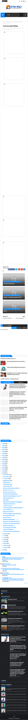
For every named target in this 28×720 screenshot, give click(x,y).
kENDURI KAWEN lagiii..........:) (10, 519)
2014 (3, 467)
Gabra (4, 556)
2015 (3, 465)
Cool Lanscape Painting (9, 527)
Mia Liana (8, 698)
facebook (24, 327)
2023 (3, 449)
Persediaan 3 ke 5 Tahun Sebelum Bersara (13, 569)
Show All (25, 583)
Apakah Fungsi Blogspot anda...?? (12, 496)
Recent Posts (7, 382)
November (6, 476)
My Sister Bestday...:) (9, 525)
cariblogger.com (6, 577)
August (5, 533)
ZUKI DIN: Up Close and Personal (10, 568)
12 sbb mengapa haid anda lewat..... (12, 513)
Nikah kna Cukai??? (8, 511)
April (4, 541)
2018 (3, 459)
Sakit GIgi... (6, 500)
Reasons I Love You (8, 490)
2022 (3, 451)
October (5, 478)
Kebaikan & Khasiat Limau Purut (15, 611)
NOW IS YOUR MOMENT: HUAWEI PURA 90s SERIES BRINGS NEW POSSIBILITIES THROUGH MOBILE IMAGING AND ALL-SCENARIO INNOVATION (18, 416)
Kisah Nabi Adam (7, 484)
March (5, 543)
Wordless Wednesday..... (9, 283)
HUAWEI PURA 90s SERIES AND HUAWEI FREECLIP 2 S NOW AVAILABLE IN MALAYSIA (18, 409)
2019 (3, 457)
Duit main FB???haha (9, 515)
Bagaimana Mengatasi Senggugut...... (13, 502)
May (4, 539)
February (6, 545)
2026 (3, 443)
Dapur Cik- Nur (6, 564)
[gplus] (25, 1)
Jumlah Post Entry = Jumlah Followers (10, 379)
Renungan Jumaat (12, 599)
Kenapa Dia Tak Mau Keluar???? (8, 358)
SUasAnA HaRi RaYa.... (9, 529)
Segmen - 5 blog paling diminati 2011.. (13, 297)
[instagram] (23, 1)
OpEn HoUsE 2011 (7, 486)
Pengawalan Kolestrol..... (10, 504)
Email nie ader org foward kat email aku (14, 21)
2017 (3, 461)
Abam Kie (8, 703)
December (6, 474)
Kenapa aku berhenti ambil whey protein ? (13, 574)
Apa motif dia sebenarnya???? (11, 521)
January (5, 547)
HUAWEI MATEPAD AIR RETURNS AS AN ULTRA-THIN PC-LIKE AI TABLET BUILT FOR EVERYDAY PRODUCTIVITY (18, 402)
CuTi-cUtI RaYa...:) (8, 509)
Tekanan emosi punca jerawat (11, 523)
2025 (3, 445)
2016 (3, 463)
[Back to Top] (14, 716)
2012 (3, 471)
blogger (14, 327)
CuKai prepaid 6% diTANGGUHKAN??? (13, 507)
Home (4, 21)
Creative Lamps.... (8, 506)
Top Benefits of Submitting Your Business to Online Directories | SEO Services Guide (13, 579)
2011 (3, 473)
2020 (3, 455)
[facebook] (19, 1)
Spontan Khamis (12, 605)
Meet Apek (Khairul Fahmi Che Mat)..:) (16, 361)
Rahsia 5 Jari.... (7, 482)
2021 (3, 453)
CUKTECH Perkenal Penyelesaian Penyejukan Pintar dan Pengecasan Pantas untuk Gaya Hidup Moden (17, 386)
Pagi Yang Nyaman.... (9, 498)
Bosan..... (6, 311)
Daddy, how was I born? (9, 492)
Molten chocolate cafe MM (9, 565)
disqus (19, 327)
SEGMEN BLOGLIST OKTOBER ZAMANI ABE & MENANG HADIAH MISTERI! (17, 373)
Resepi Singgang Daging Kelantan (16, 626)
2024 (3, 447)
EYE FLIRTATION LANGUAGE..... (11, 494)
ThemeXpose (16, 718)
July (4, 535)
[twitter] (21, 1)
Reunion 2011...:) (7, 517)
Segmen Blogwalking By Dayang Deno (16, 367)
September (6, 480)
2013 (3, 469)
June (4, 537)
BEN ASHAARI (5, 573)
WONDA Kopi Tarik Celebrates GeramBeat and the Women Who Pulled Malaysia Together (13, 559)
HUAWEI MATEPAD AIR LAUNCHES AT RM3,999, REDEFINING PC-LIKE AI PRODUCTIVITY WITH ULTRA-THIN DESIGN (17, 394)
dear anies (8, 687)
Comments (20, 382)
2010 (3, 550)
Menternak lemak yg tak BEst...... (12, 488)
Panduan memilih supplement (11, 531)
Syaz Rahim (8, 692)
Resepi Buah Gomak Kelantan (15, 618)
